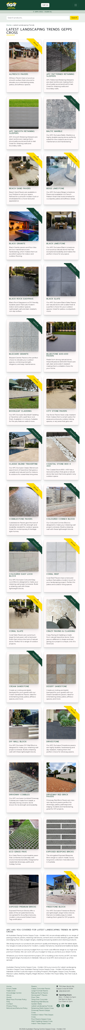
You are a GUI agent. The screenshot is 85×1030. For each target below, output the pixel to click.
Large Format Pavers (39, 991)
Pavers (34, 986)
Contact (9, 1004)
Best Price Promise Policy (16, 999)
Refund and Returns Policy (16, 1008)
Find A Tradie (11, 989)
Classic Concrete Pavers (40, 989)
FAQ (8, 1002)
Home (9, 25)
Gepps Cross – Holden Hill (43, 12)
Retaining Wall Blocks (39, 1002)
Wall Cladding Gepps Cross (41, 1021)
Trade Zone (10, 991)
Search (74, 18)
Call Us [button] (45, 5)
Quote (9, 997)
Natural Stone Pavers (39, 993)
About (8, 995)
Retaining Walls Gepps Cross (42, 1008)
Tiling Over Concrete (39, 999)
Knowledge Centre (13, 993)
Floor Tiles (35, 997)
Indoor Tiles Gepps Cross (41, 1023)
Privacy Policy (11, 1006)
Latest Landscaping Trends (41, 1006)
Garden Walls (36, 1004)
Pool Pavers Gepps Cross (41, 1019)
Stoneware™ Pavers (39, 995)
